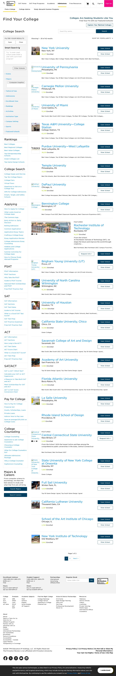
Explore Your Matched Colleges (99, 25)
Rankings (9, 106)
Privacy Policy (72, 673)
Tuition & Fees (11, 91)
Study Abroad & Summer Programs (46, 9)
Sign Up (109, 3)
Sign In (100, 3)
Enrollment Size (12, 101)
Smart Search (11, 48)
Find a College (10, 9)
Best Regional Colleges (13, 147)
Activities (9, 111)
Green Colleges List (11, 159)
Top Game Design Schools (14, 162)
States (8, 74)
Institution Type (12, 116)
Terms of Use (85, 673)
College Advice (24, 9)
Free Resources (75, 3)
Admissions (62, 3)
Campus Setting (12, 121)
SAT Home (22, 3)
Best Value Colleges (12, 150)
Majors (8, 79)
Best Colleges (9, 144)
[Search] (93, 4)
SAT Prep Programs (36, 3)
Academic (51, 3)
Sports (8, 126)
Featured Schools (12, 131)
